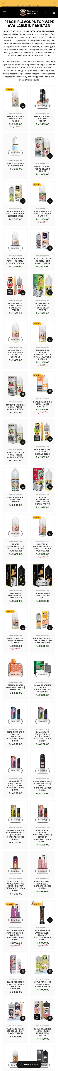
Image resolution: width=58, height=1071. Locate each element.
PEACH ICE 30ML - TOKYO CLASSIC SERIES (42, 168)
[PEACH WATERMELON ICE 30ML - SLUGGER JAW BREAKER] (15, 526)
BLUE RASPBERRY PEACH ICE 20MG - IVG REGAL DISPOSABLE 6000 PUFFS (15, 935)
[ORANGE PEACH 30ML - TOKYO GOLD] (42, 575)
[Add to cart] (22, 106)
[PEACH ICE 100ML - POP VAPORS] (15, 1057)
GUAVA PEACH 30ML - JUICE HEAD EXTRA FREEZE (15, 306)
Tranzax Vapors (15, 113)
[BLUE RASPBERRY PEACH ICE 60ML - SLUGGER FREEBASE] (15, 964)
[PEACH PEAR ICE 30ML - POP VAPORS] (15, 479)
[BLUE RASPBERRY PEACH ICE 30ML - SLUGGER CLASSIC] (15, 241)
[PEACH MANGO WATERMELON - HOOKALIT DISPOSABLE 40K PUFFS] (42, 912)
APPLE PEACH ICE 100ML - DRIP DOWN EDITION (42, 984)
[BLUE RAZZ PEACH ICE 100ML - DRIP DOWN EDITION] (15, 1011)
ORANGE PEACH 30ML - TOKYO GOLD (42, 595)
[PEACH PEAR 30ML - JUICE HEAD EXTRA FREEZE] (42, 431)
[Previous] (4, 3)
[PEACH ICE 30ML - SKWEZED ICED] (15, 145)
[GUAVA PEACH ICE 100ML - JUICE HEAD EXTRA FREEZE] (42, 1011)
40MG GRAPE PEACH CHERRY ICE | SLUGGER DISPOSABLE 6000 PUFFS (15, 785)
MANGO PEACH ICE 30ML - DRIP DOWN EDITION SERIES (42, 640)
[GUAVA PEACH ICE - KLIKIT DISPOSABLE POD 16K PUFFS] (42, 667)
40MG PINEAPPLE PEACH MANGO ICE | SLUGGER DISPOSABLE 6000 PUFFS (15, 834)
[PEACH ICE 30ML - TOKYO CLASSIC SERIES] (42, 147)
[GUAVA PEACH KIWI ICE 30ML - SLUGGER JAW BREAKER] (15, 332)
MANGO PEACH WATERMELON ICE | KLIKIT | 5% (15, 687)
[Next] (54, 3)
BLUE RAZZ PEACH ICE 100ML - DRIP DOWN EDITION (15, 1031)
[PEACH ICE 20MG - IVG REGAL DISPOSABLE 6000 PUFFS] (42, 863)
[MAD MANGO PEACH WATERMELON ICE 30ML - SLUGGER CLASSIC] (42, 332)
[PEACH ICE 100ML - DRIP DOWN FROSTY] (42, 1057)
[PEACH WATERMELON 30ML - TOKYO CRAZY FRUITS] (42, 479)
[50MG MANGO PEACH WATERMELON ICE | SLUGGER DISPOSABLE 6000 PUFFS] (42, 812)
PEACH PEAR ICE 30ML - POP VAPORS (15, 499)
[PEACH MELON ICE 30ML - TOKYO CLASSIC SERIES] (15, 433)
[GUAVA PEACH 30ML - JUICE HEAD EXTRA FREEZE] (15, 285)
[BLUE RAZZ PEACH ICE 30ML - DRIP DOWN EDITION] (42, 241)
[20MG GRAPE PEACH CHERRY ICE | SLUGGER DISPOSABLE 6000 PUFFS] (42, 714)
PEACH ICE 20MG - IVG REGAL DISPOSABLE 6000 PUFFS (43, 885)
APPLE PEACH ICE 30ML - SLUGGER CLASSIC (42, 213)
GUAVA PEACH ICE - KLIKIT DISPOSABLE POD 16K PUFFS (43, 688)
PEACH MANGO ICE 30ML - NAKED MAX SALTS (42, 404)
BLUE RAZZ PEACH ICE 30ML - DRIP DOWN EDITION (43, 261)
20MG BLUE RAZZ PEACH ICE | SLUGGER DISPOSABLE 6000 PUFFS (15, 736)
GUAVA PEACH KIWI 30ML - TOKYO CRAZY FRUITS (42, 306)
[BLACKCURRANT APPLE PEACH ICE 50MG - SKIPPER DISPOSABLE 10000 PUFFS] (15, 863)
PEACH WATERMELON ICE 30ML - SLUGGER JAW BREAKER (15, 547)
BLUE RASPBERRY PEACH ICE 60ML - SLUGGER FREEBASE (15, 985)
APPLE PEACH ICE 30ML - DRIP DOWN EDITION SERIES (15, 213)
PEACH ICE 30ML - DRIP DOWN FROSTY (42, 118)
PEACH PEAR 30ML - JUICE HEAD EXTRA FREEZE (43, 451)
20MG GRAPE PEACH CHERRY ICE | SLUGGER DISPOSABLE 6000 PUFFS (43, 736)
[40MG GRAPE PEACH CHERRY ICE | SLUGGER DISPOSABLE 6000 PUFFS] (15, 763)
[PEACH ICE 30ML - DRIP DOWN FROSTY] (42, 98)
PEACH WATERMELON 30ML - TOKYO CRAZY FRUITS (42, 500)
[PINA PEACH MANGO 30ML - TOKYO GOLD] (15, 575)
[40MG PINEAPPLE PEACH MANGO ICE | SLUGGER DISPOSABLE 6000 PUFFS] (15, 812)
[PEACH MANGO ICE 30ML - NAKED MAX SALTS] (42, 384)
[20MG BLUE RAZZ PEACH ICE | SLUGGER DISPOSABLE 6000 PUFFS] (15, 714)
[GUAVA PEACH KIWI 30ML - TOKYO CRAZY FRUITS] (42, 285)
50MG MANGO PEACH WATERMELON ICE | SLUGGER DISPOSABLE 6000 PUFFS (42, 835)
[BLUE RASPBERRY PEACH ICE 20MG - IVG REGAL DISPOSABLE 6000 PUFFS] (15, 912)
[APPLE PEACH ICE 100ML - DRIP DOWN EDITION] (42, 964)
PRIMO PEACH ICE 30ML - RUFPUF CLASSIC (15, 640)
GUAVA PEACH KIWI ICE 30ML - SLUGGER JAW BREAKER (15, 353)
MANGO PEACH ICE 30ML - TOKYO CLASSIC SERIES (15, 407)
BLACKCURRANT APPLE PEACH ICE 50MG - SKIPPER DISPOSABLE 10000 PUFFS (15, 886)
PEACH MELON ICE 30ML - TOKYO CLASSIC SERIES (15, 455)
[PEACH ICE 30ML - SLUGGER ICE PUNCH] (15, 98)
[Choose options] (50, 156)
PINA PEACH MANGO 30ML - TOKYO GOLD (15, 595)
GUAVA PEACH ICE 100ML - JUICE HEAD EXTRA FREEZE (43, 1032)
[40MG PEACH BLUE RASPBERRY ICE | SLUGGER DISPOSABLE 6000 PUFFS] (42, 763)
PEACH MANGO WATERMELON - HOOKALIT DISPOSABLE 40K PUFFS (42, 935)
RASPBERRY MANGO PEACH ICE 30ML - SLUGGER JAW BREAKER (42, 547)
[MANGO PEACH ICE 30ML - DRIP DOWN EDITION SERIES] (42, 620)
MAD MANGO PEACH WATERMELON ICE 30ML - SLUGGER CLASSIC (42, 354)
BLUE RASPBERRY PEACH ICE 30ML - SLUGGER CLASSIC (15, 261)
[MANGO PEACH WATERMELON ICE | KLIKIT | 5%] (15, 667)
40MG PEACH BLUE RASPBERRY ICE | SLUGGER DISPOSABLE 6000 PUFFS (42, 785)
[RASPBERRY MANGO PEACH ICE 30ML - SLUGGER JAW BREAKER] (42, 526)
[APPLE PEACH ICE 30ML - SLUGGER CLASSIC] (42, 193)
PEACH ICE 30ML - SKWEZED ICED (15, 164)
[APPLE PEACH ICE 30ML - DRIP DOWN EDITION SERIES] (15, 193)
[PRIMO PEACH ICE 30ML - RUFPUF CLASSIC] (15, 620)
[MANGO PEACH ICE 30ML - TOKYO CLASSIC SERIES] (15, 385)
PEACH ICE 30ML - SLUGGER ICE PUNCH (15, 118)
